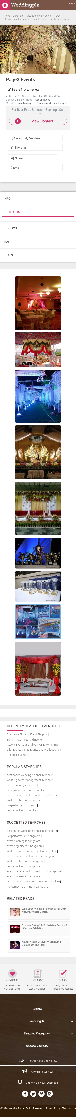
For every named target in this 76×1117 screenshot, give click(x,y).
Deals (8, 255)
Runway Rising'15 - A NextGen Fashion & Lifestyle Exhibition (44, 926)
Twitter (33, 1094)
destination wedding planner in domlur (30, 775)
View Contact (42, 120)
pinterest (41, 1094)
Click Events (14, 749)
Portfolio (12, 212)
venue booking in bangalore (23, 866)
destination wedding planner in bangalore (32, 831)
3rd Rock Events (16, 754)
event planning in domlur (21, 785)
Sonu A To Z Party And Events (24, 739)
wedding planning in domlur (23, 800)
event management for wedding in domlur (32, 795)
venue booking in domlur (21, 810)
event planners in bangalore (23, 876)
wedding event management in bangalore (32, 851)
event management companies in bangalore (33, 881)
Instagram (50, 1094)
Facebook (25, 1094)
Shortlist (20, 147)
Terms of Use (69, 1108)
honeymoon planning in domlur (25, 790)
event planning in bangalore (23, 841)
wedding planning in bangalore (25, 861)
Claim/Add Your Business (42, 1082)
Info (7, 198)
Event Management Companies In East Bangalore (43, 103)
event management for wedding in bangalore (34, 871)
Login (72, 3)
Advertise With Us (42, 1072)
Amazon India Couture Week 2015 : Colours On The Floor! (41, 943)
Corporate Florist (17, 734)
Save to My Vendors (27, 138)
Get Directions (42, 99)
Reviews (10, 228)
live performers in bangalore (23, 836)
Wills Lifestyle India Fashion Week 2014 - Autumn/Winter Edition (45, 910)
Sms (15, 168)
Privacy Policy (53, 1108)
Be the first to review (25, 89)
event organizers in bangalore (24, 846)
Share (18, 158)
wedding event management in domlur (30, 780)
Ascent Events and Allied (21, 744)
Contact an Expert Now (42, 1061)
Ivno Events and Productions (41, 749)
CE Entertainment (49, 744)
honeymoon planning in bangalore (27, 886)
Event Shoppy (38, 734)
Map (7, 242)
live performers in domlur (22, 805)
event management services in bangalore (31, 856)
